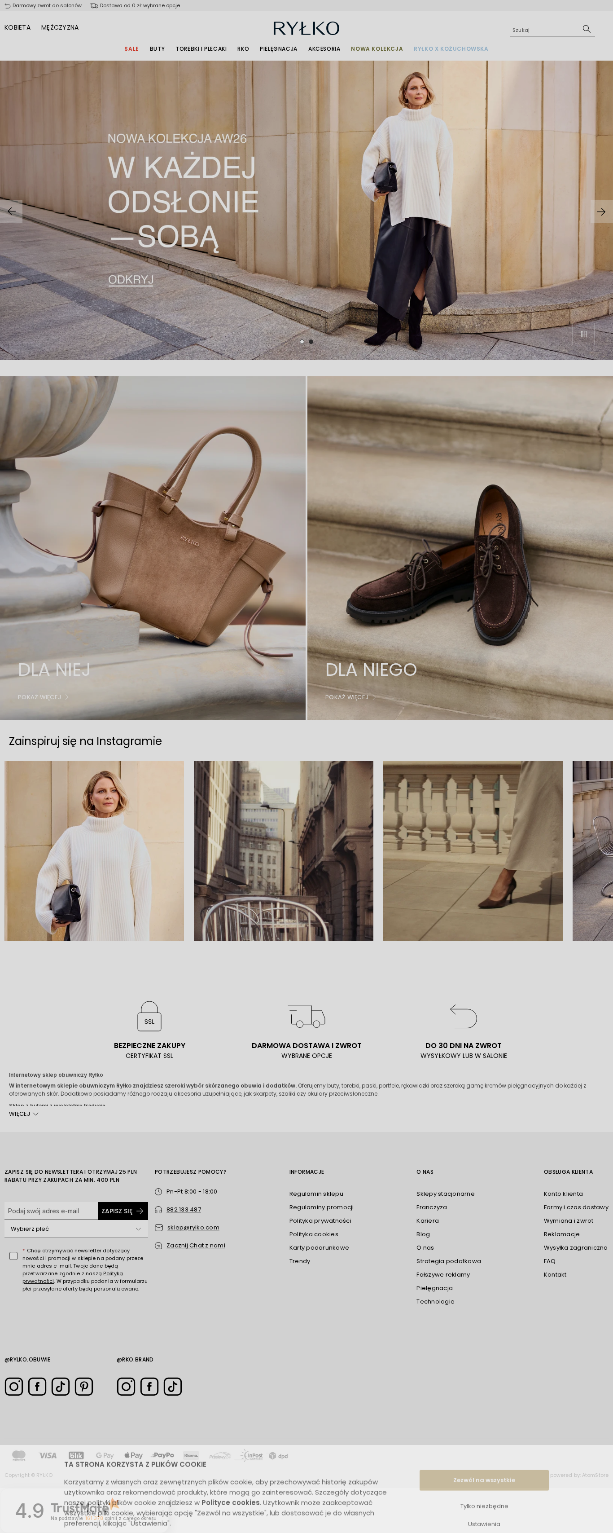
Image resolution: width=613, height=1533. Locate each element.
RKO (243, 49)
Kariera (427, 1220)
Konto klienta (563, 1193)
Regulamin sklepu (316, 1193)
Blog (423, 1234)
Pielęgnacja (279, 49)
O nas (425, 1247)
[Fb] (37, 1386)
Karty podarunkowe (319, 1247)
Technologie (435, 1301)
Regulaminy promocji (321, 1207)
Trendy (300, 1261)
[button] (190, 1245)
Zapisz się (116, 1211)
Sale (131, 49)
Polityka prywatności (320, 1220)
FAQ (550, 1261)
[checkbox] (13, 1256)
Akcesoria (324, 49)
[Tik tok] (60, 1386)
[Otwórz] (138, 1229)
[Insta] (13, 1386)
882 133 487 (183, 1209)
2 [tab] (311, 341)
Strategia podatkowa (448, 1261)
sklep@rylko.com (193, 1227)
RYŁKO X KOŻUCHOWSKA (451, 49)
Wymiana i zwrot (569, 1220)
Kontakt (555, 1274)
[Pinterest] (83, 1386)
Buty (157, 49)
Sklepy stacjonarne (445, 1193)
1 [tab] (302, 341)
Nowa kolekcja (377, 49)
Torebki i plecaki (201, 49)
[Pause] (584, 334)
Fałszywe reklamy (443, 1274)
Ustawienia (484, 1505)
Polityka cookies (313, 1234)
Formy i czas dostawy (576, 1207)
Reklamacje (562, 1234)
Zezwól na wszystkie (484, 1461)
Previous (11, 211)
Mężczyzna (60, 27)
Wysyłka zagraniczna (576, 1247)
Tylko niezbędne (484, 1487)
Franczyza (431, 1207)
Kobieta (17, 27)
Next (602, 211)
